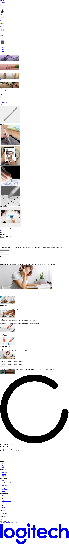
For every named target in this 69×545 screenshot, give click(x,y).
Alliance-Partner (3, 491)
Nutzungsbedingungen (2, 522)
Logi (0, 99)
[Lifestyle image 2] (10, 156)
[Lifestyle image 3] (10, 176)
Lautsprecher (3, 473)
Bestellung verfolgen (4, 503)
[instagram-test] (0, 457)
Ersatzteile (3, 502)
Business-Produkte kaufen (5, 489)
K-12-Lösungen (3, 495)
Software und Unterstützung (3, 254)
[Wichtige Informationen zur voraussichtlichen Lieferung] (0, 240)
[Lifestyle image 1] (10, 135)
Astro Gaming (3, 483)
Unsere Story (3, 462)
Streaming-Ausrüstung (4, 485)
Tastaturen (3, 471)
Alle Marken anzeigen (64, 449)
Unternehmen (3, 2)
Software (1, 94)
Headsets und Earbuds (4, 472)
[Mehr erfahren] (0, 259)
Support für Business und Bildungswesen (6, 501)
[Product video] (10, 217)
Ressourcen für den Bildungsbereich (6, 496)
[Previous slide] (1, 365)
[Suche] (0, 96)
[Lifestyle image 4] (10, 196)
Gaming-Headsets (4, 476)
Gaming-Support (4, 500)
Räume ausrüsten (4, 488)
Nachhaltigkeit (3, 466)
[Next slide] (2, 365)
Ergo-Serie (3, 480)
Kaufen (3, 5)
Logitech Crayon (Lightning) (3, 102)
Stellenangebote (3, 463)
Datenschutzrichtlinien (8, 522)
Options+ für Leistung (4, 507)
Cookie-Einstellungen (13, 522)
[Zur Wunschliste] (0, 123)
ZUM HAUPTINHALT (3, 0)
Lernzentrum (3, 464)
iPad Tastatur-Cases (4, 474)
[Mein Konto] (0, 98)
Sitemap (17, 522)
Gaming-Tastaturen (4, 475)
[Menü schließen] (0, 6)
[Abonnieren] (7, 452)
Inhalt (1, 252)
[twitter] (1, 457)
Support (1, 4)
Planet (1, 95)
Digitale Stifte (1, 104)
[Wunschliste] (1, 97)
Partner (2, 490)
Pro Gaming (3, 484)
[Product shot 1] (10, 114)
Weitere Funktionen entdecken (4, 366)
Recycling (3, 467)
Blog (2, 465)
